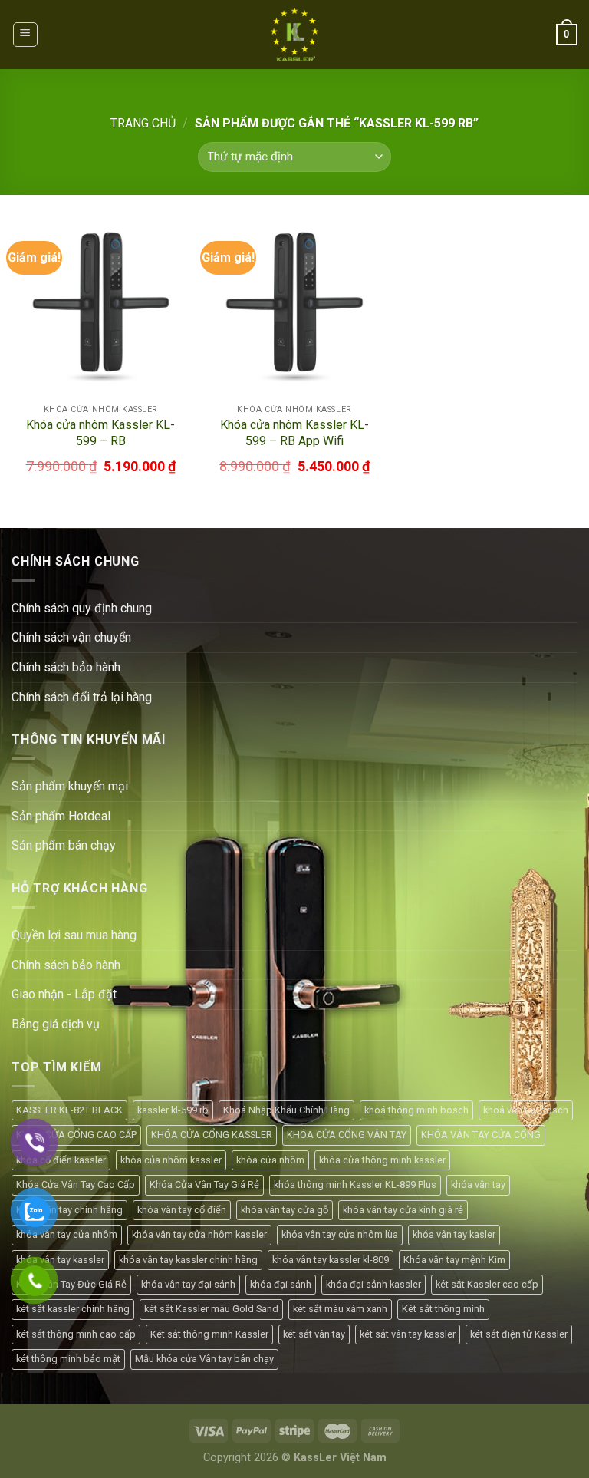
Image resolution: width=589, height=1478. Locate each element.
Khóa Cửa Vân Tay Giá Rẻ (204, 1184)
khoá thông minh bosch (416, 1110)
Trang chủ (143, 123)
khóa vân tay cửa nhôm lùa (339, 1234)
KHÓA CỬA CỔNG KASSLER (211, 1134)
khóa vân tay (478, 1184)
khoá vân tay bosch (525, 1110)
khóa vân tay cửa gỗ (284, 1210)
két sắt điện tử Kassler (519, 1334)
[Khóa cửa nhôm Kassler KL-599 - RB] (101, 307)
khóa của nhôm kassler (171, 1160)
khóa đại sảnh (280, 1284)
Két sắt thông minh (443, 1309)
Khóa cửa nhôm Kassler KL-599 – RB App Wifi (294, 432)
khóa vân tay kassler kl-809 (330, 1259)
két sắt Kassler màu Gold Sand (211, 1309)
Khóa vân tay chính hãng (69, 1210)
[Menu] (25, 34)
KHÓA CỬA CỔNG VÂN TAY (346, 1134)
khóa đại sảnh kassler (373, 1284)
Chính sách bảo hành (66, 965)
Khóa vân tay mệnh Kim (454, 1259)
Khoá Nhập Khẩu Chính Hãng (286, 1110)
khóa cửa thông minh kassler (382, 1160)
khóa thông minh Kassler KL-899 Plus (355, 1184)
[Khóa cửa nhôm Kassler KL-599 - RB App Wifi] (294, 307)
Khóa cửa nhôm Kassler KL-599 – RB (100, 432)
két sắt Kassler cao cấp (487, 1284)
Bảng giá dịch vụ (56, 1024)
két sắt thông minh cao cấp (76, 1334)
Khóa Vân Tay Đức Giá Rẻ (71, 1284)
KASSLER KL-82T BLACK (69, 1110)
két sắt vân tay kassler (408, 1334)
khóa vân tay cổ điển (181, 1210)
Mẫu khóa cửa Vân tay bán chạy (204, 1358)
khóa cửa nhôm (270, 1160)
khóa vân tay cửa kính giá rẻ (403, 1210)
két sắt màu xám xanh (340, 1309)
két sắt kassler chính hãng (73, 1309)
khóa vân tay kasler (454, 1234)
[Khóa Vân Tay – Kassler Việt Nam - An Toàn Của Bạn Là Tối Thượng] (294, 34)
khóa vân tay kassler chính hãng (188, 1259)
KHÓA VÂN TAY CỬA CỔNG (481, 1134)
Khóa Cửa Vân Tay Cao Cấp (75, 1184)
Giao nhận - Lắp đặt (64, 994)
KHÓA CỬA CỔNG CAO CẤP (76, 1134)
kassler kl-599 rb (173, 1110)
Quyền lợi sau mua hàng (74, 935)
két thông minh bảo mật (68, 1358)
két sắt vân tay (314, 1334)
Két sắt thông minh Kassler (209, 1334)
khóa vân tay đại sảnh (188, 1284)
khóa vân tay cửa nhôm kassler (199, 1234)
